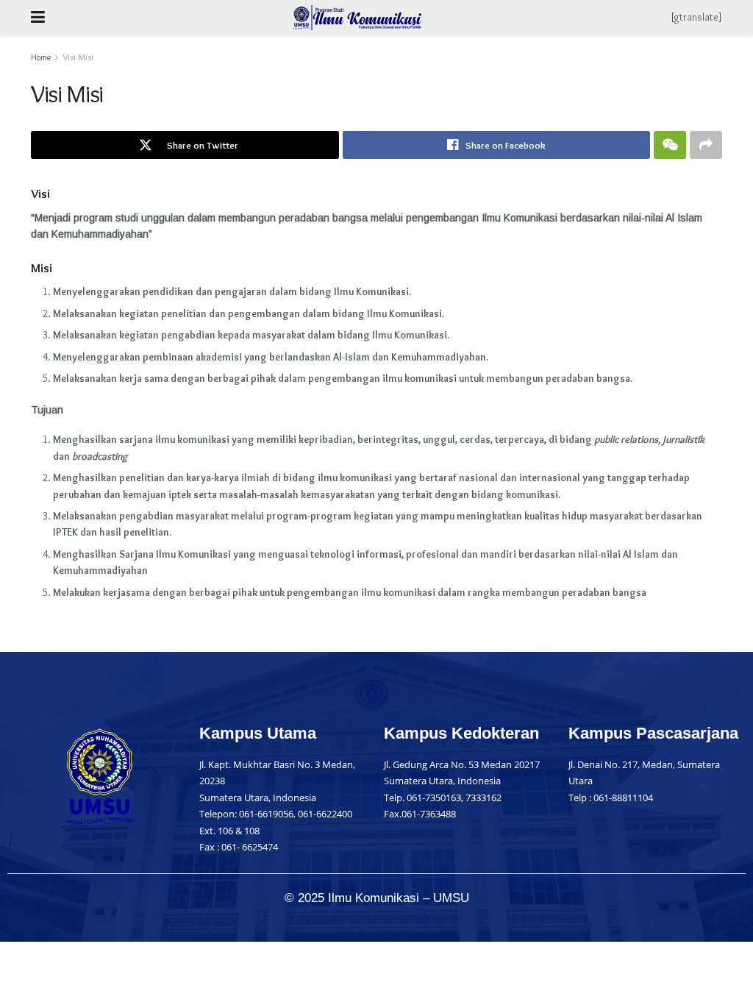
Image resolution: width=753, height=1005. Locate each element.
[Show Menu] (38, 17)
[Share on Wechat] (670, 145)
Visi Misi (78, 57)
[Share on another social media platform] (706, 145)
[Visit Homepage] (358, 17)
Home (41, 57)
